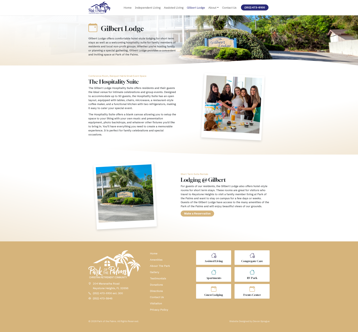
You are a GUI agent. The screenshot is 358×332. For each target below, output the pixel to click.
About (212, 7)
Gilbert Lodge (196, 7)
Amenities (156, 259)
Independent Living (148, 7)
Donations (156, 284)
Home (128, 7)
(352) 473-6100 (254, 7)
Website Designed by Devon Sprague (249, 321)
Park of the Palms (106, 321)
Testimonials (158, 278)
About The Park (160, 265)
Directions (156, 291)
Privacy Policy (159, 309)
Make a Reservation (197, 213)
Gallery (154, 272)
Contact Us (229, 7)
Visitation (156, 303)
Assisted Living (173, 7)
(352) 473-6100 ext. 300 (108, 293)
